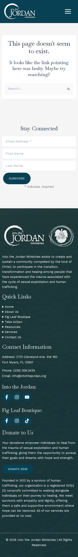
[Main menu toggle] (68, 11)
